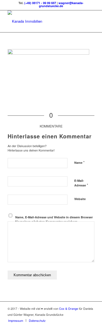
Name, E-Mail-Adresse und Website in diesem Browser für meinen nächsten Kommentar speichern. (54, 219)
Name (79, 162)
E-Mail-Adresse (81, 183)
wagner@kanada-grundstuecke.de (61, 4)
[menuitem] (15, 320)
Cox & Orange (69, 308)
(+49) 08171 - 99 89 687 (40, 3)
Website (80, 199)
